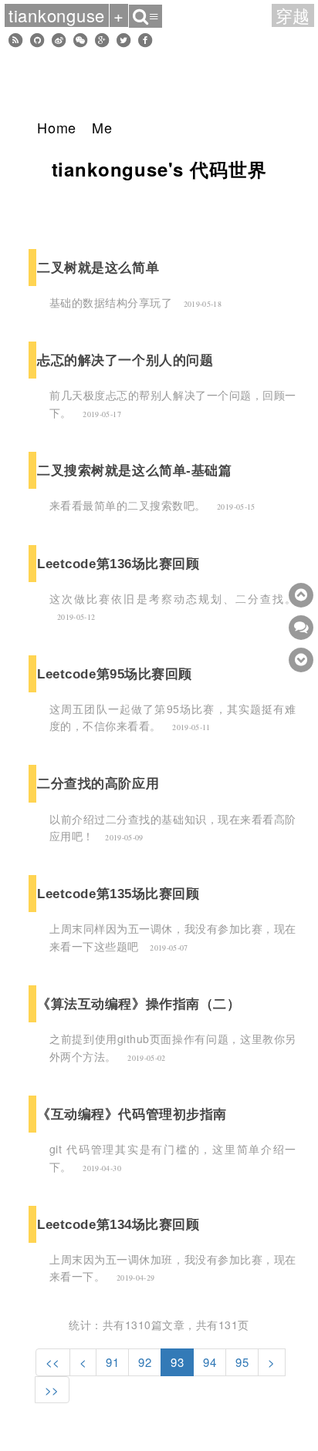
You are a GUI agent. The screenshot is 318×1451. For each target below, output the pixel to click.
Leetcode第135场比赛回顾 (118, 894)
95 (242, 1362)
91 (112, 1362)
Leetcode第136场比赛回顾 (118, 564)
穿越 (293, 15)
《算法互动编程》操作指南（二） (138, 1004)
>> (52, 1390)
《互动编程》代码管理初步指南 (132, 1114)
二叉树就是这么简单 (98, 267)
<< (53, 1362)
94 (209, 1362)
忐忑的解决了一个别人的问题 (125, 360)
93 (177, 1362)
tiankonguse (56, 15)
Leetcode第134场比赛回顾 (118, 1224)
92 (144, 1362)
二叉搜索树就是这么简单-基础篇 (134, 470)
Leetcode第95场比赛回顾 (114, 674)
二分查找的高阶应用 (98, 783)
